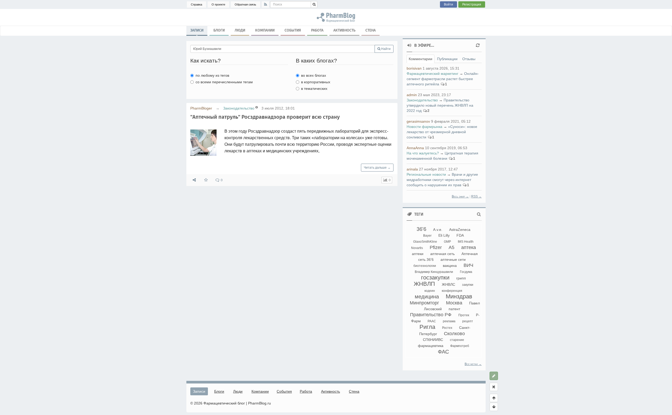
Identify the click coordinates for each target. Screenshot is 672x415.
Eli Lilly (444, 235)
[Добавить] (494, 376)
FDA (460, 235)
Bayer (427, 235)
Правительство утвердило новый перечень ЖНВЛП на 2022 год (440, 105)
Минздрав (459, 296)
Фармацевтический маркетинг (432, 73)
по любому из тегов (212, 75)
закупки (467, 285)
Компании (265, 30)
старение (457, 340)
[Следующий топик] (494, 407)
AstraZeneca (459, 229)
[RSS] (265, 4)
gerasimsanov (418, 121)
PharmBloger (201, 108)
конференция (452, 291)
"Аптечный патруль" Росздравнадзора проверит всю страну (265, 117)
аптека (468, 247)
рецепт (467, 321)
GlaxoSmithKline (425, 241)
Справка (196, 4)
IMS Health (466, 241)
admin (412, 95)
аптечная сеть (442, 254)
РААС (432, 321)
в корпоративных (315, 82)
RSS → (476, 196)
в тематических (314, 88)
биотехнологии (424, 266)
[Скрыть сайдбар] (494, 387)
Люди (240, 30)
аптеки (417, 254)
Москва (454, 302)
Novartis (417, 248)
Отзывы (468, 59)
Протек (463, 315)
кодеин (429, 291)
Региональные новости (426, 174)
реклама (449, 321)
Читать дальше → (377, 167)
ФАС (443, 352)
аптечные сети (453, 259)
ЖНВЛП (424, 284)
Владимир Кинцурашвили (434, 272)
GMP (447, 241)
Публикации (447, 59)
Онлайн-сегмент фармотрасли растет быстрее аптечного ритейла (443, 78)
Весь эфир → (460, 196)
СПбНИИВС (433, 340)
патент (454, 309)
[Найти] (314, 4)
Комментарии (420, 59)
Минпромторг (424, 302)
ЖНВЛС (448, 284)
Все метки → (473, 364)
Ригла (427, 327)
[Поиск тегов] (479, 214)
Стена (370, 30)
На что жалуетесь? (423, 153)
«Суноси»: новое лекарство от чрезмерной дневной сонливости (442, 131)
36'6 (421, 229)
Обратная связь (245, 4)
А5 (451, 247)
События (293, 30)
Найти (385, 49)
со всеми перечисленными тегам (224, 82)
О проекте (218, 4)
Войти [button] (448, 4)
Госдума (466, 272)
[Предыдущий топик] (494, 398)
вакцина (450, 265)
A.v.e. (437, 229)
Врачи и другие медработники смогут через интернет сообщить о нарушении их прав (442, 179)
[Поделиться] (194, 180)
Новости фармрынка (424, 126)
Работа (317, 30)
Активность (344, 30)
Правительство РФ (431, 314)
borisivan (414, 68)
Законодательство (238, 108)
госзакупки (435, 277)
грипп (461, 278)
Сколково (454, 333)
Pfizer (436, 247)
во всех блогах (313, 75)
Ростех (447, 328)
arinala (412, 169)
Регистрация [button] (471, 4)
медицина (427, 296)
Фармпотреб (459, 346)
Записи (196, 30)
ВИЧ (468, 265)
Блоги (219, 30)
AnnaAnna (415, 148)
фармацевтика (430, 346)
